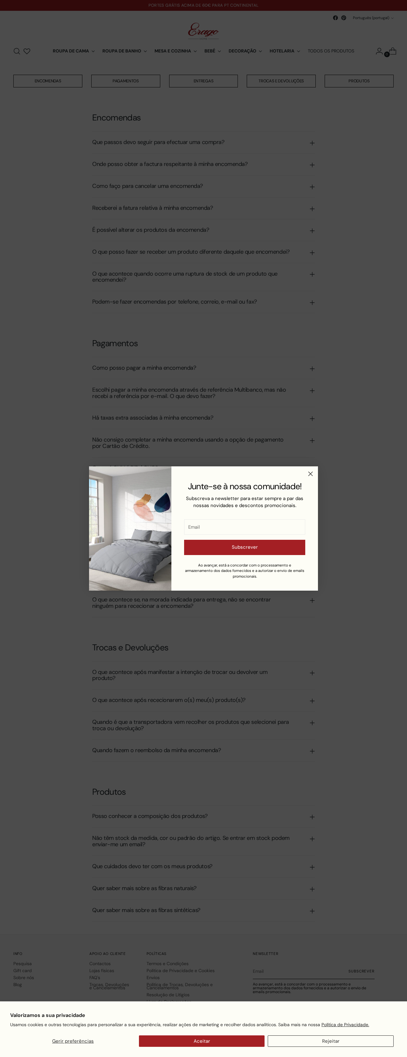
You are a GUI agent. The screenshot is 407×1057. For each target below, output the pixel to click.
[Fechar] (310, 474)
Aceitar (202, 1041)
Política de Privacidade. (345, 1024)
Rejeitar (331, 1041)
